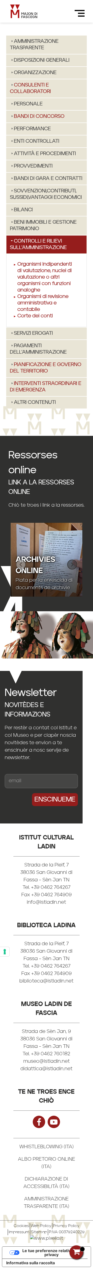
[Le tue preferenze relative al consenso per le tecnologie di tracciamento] (4, 951)
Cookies (21, 1226)
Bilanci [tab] (23, 209)
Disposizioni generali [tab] (41, 60)
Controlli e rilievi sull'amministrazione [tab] (38, 244)
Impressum (19, 1232)
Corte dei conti (35, 316)
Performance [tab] (32, 128)
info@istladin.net (46, 902)
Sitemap (39, 1232)
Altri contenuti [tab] (35, 402)
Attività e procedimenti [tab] (45, 153)
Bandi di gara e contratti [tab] (48, 178)
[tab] (46, 88)
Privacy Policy (66, 1226)
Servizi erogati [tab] (33, 333)
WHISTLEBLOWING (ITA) (46, 1147)
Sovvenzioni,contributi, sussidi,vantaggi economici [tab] (46, 194)
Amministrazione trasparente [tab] (34, 44)
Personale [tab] (28, 104)
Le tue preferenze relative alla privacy (51, 1252)
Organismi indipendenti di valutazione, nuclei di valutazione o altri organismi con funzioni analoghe (44, 277)
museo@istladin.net (46, 1061)
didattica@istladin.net (46, 1068)
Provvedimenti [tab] (33, 166)
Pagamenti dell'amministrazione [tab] (38, 349)
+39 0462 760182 (50, 1054)
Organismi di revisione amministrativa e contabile (42, 303)
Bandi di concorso (39, 116)
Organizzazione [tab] (35, 72)
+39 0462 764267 (50, 966)
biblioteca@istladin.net (46, 981)
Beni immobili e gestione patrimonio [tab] (43, 225)
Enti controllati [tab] (36, 141)
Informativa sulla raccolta (30, 1262)
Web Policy (41, 1226)
